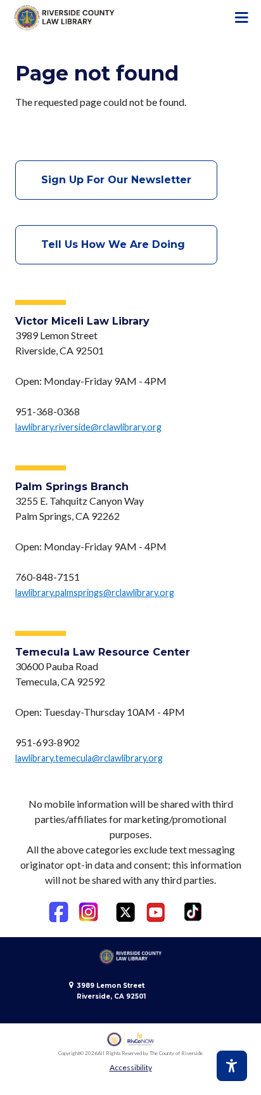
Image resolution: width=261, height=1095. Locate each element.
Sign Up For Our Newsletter (116, 180)
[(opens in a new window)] (59, 912)
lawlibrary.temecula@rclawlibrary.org (89, 758)
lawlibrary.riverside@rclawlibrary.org (88, 427)
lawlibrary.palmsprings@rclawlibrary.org (94, 592)
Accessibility (131, 1067)
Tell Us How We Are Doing (116, 244)
